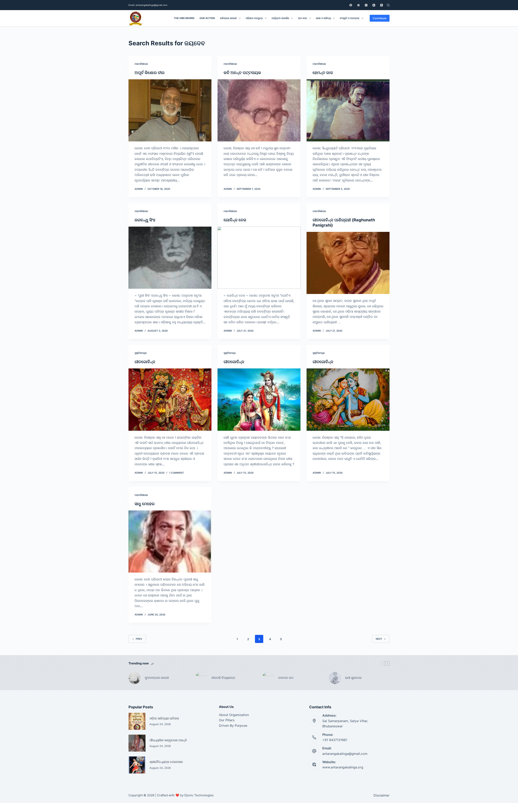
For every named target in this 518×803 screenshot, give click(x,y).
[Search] (388, 5)
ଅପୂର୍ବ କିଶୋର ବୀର (150, 72)
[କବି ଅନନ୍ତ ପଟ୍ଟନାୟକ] (259, 110)
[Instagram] (366, 5)
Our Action (207, 18)
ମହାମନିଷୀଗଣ (141, 63)
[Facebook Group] (358, 5)
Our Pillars (227, 720)
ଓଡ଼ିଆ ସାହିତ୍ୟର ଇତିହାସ (164, 718)
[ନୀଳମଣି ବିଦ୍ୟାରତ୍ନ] (201, 678)
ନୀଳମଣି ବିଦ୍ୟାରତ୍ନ (223, 678)
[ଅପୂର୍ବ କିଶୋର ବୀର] (169, 110)
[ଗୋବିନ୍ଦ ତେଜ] (259, 258)
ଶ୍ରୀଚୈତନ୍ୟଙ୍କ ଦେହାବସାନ (166, 762)
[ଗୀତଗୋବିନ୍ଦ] (169, 399)
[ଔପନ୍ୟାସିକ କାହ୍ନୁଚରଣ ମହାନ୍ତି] (136, 743)
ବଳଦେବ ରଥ (285, 678)
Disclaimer (382, 795)
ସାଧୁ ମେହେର (145, 503)
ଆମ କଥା (302, 18)
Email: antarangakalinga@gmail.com (147, 5)
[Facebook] (350, 5)
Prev (139, 638)
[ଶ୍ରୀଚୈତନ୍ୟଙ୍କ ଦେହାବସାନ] (136, 764)
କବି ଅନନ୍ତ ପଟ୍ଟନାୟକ (242, 72)
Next (379, 638)
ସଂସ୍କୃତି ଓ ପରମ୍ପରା (349, 18)
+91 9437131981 (334, 740)
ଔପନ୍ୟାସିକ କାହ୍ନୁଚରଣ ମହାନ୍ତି (168, 740)
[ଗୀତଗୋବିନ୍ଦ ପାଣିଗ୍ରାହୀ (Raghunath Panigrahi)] (348, 263)
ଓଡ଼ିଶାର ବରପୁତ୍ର (254, 18)
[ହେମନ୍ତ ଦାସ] (348, 110)
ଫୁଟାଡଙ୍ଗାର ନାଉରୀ (157, 678)
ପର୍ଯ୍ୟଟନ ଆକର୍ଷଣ (280, 18)
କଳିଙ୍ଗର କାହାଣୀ (228, 18)
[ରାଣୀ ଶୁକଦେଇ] (335, 678)
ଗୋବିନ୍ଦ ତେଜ (235, 219)
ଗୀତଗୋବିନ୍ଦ (145, 361)
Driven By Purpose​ (233, 725)
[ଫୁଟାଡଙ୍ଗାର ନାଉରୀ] (134, 678)
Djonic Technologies (199, 795)
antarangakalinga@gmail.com (344, 754)
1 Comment (176, 472)
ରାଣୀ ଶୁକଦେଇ (353, 678)
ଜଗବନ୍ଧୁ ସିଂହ (145, 219)
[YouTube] (374, 5)
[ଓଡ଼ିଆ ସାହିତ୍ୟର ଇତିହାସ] (136, 721)
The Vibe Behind (184, 18)
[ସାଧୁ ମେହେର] (169, 541)
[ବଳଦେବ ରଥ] (268, 678)
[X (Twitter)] (381, 5)
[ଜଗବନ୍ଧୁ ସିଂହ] (169, 258)
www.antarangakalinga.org (342, 767)
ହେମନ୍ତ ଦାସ (323, 72)
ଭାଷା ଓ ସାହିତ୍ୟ (323, 18)
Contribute (379, 18)
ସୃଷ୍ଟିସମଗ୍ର (141, 352)
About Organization (234, 715)
